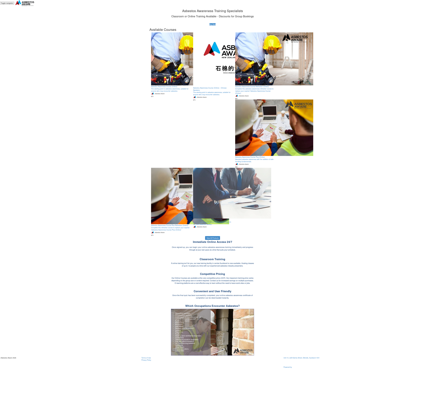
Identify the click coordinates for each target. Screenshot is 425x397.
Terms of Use (146, 358)
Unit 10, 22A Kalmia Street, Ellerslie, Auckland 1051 (302, 358)
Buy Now (212, 24)
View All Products (213, 238)
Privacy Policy (146, 360)
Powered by (288, 367)
